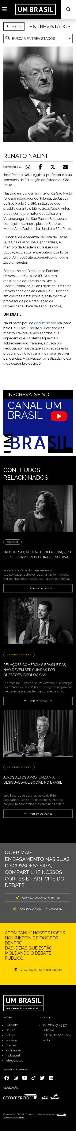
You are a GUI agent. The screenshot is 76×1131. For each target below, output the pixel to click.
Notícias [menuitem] (10, 1035)
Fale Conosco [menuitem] (14, 1060)
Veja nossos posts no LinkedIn (41, 969)
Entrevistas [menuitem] (12, 1025)
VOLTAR (16, 26)
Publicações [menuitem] (13, 1050)
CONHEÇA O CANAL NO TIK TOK (41, 897)
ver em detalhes (41, 588)
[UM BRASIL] (35, 9)
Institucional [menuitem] (12, 1055)
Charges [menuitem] (10, 1045)
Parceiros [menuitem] (11, 1040)
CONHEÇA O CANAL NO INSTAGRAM (41, 909)
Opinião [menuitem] (10, 1030)
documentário (45, 323)
